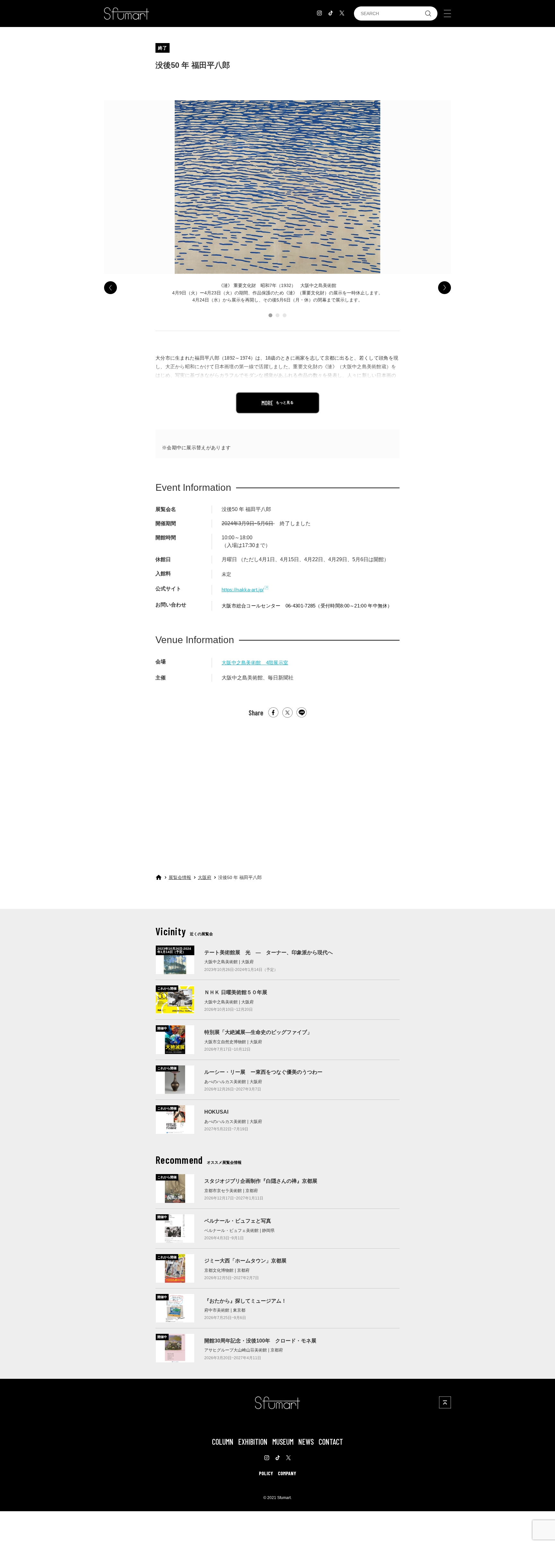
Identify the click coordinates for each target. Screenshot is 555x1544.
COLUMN (222, 1441)
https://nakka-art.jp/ (243, 589)
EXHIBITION (253, 1441)
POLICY (266, 1473)
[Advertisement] (277, 790)
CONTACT (331, 1441)
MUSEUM (283, 1441)
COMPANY (287, 1473)
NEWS (306, 1441)
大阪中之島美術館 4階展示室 (255, 662)
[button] (270, 315)
